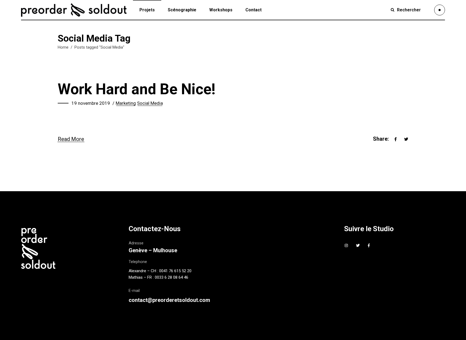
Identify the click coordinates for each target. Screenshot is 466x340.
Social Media (150, 103)
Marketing (126, 103)
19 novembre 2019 (90, 103)
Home (63, 47)
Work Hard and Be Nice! (136, 89)
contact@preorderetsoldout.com (169, 300)
